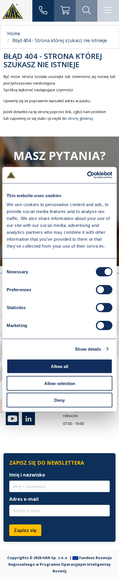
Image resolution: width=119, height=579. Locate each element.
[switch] (104, 289)
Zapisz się (25, 530)
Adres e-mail (24, 499)
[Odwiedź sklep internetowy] (65, 11)
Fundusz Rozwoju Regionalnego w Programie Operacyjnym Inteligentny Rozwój (60, 564)
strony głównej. (81, 118)
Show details (88, 348)
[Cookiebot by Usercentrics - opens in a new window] (87, 175)
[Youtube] (12, 423)
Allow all (59, 366)
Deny (59, 400)
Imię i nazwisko (27, 475)
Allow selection (59, 383)
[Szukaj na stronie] (86, 11)
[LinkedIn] (27, 423)
